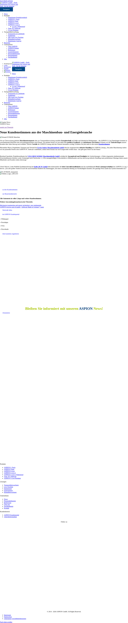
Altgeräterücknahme (10, 517)
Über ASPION (12, 46)
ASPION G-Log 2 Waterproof (13, 475)
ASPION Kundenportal (11, 515)
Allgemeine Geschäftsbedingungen (15, 618)
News (6, 14)
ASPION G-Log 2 (14, 25)
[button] (6, 622)
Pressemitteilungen (14, 53)
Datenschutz (8, 617)
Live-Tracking (8, 487)
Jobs (5, 59)
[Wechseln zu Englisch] (7, 72)
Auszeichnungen (13, 52)
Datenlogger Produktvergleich (17, 17)
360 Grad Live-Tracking (15, 37)
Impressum (7, 615)
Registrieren (7, 67)
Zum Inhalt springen (6, 1)
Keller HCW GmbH (41, 167)
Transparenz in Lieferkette (16, 34)
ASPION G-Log (13, 23)
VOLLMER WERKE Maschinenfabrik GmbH (44, 156)
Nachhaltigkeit (12, 57)
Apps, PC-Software (14, 28)
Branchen (7, 43)
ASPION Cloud (13, 21)
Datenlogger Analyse (14, 41)
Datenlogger (8, 489)
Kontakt (6, 508)
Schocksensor (8, 490)
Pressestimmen (12, 55)
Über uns (7, 504)
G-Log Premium (13, 30)
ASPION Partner (13, 48)
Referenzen (11, 50)
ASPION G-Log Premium (12, 478)
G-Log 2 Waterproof (18, 26)
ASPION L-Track (13, 19)
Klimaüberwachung (14, 39)
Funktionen (11, 35)
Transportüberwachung (11, 485)
